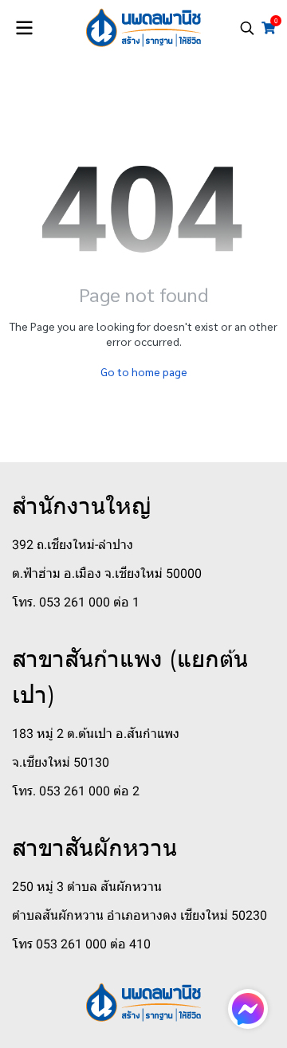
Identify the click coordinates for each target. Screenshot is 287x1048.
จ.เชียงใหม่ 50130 (60, 762)
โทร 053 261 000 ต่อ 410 (81, 944)
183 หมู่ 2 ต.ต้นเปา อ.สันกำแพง (95, 733)
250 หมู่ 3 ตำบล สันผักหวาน (87, 886)
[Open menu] (24, 28)
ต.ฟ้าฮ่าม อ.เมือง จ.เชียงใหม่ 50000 (107, 573)
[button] (247, 28)
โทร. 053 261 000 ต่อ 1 (76, 602)
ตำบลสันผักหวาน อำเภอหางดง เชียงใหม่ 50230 (139, 915)
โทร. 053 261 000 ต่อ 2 (76, 791)
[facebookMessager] (248, 1009)
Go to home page (143, 371)
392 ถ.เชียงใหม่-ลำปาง (72, 544)
